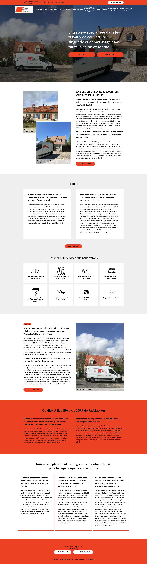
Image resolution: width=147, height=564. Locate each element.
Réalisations (110, 54)
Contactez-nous (85, 164)
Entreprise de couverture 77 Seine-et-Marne (41, 9)
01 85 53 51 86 (59, 2)
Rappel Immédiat (83, 552)
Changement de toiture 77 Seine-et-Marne (53, 9)
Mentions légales (79, 559)
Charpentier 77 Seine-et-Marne (114, 9)
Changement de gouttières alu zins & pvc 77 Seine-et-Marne (89, 9)
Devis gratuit (116, 2)
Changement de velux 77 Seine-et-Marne (102, 9)
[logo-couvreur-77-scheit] (24, 9)
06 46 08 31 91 (48, 2)
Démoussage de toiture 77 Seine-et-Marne (65, 9)
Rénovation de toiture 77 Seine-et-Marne (77, 9)
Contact (82, 54)
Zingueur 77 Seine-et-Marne (126, 9)
